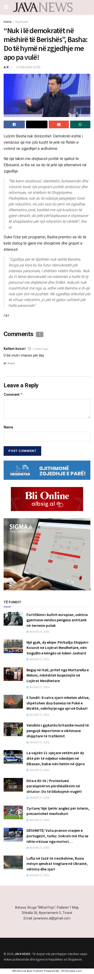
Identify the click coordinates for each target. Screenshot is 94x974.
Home (8, 22)
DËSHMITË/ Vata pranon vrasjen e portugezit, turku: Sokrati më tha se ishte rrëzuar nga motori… (57, 836)
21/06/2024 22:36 (28, 67)
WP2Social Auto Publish (27, 971)
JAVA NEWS (22, 954)
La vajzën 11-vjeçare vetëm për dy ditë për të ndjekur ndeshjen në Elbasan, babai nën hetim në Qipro (56, 758)
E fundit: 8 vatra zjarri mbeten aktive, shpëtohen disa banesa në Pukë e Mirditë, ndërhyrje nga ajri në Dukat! (58, 703)
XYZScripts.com (71, 971)
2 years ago (40, 349)
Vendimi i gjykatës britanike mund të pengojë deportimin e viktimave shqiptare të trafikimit (58, 730)
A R (6, 67)
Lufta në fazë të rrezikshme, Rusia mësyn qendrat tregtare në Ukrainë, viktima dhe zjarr (57, 863)
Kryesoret (21, 22)
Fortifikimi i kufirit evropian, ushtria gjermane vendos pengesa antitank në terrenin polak (57, 620)
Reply (11, 363)
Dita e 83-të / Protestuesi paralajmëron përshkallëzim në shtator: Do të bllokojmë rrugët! (54, 786)
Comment (13, 394)
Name (8, 427)
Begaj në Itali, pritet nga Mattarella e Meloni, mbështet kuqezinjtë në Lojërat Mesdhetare (58, 675)
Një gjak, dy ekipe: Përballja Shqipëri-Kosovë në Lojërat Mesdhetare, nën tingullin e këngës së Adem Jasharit (58, 647)
